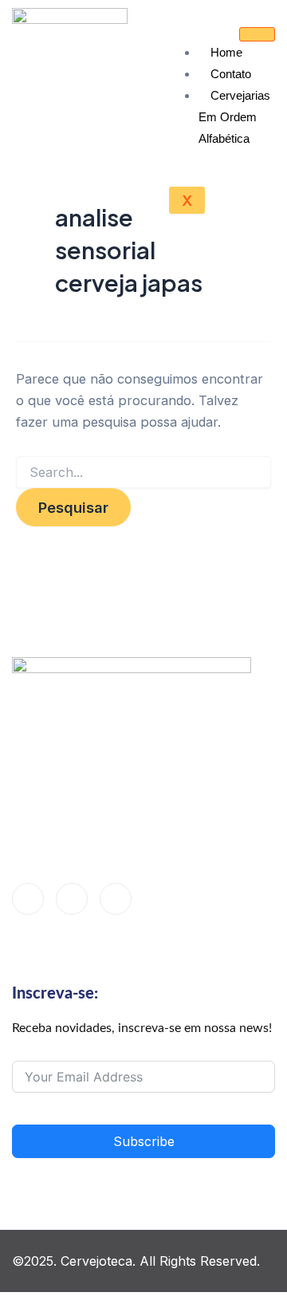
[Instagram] (116, 899)
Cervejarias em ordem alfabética (234, 117)
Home (226, 52)
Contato (230, 74)
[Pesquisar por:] (143, 472)
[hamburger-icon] (257, 34)
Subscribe (144, 1141)
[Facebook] (28, 899)
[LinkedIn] (72, 899)
